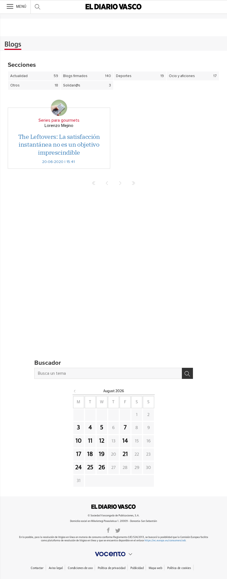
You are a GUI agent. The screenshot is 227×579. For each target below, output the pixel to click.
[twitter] (118, 529)
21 (125, 454)
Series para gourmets (58, 120)
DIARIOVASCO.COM (113, 507)
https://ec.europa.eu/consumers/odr (165, 540)
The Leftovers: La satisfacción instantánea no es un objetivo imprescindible (59, 144)
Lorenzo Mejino (59, 125)
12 (101, 441)
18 (90, 454)
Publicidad (136, 568)
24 (78, 467)
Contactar (37, 568)
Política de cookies (179, 568)
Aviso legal (56, 568)
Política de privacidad (111, 568)
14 (125, 441)
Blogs (12, 44)
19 (102, 454)
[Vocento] (113, 554)
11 (90, 441)
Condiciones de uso (80, 568)
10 (79, 441)
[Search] (187, 373)
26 (102, 467)
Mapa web (155, 568)
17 (78, 454)
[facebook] (108, 529)
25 (90, 467)
